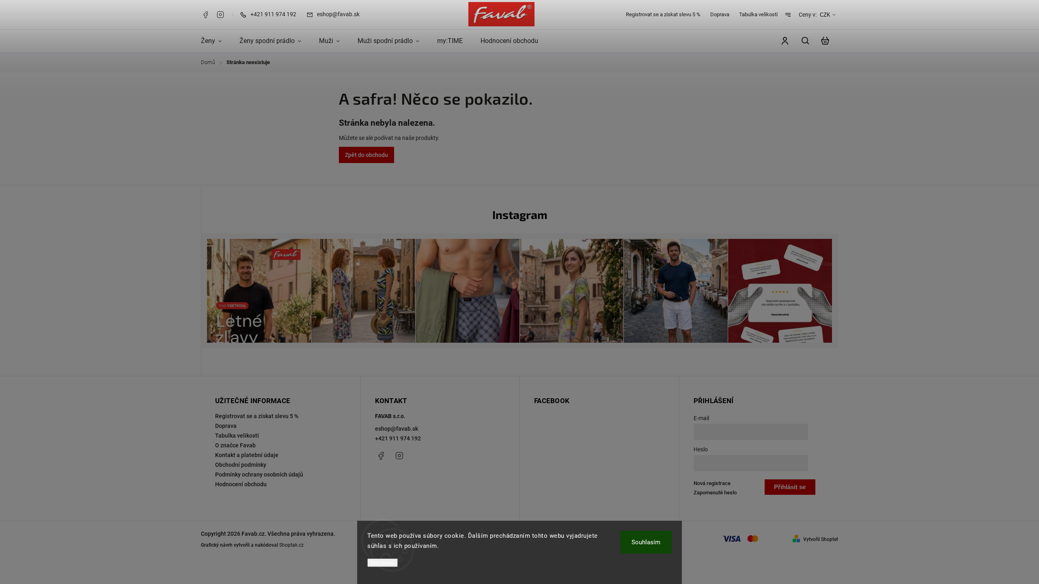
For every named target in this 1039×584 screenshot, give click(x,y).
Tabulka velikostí (758, 14)
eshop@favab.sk (396, 428)
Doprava (719, 14)
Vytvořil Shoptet (820, 539)
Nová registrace (712, 483)
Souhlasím (646, 542)
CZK (825, 15)
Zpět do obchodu (366, 155)
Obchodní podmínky (240, 465)
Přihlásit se (790, 486)
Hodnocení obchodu (241, 484)
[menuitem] (216, 41)
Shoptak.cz (291, 545)
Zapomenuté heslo (715, 493)
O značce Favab (235, 445)
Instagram (220, 14)
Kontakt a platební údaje (246, 455)
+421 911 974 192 (398, 438)
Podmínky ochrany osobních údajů (259, 474)
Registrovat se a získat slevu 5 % (663, 14)
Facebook (205, 14)
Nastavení (382, 563)
